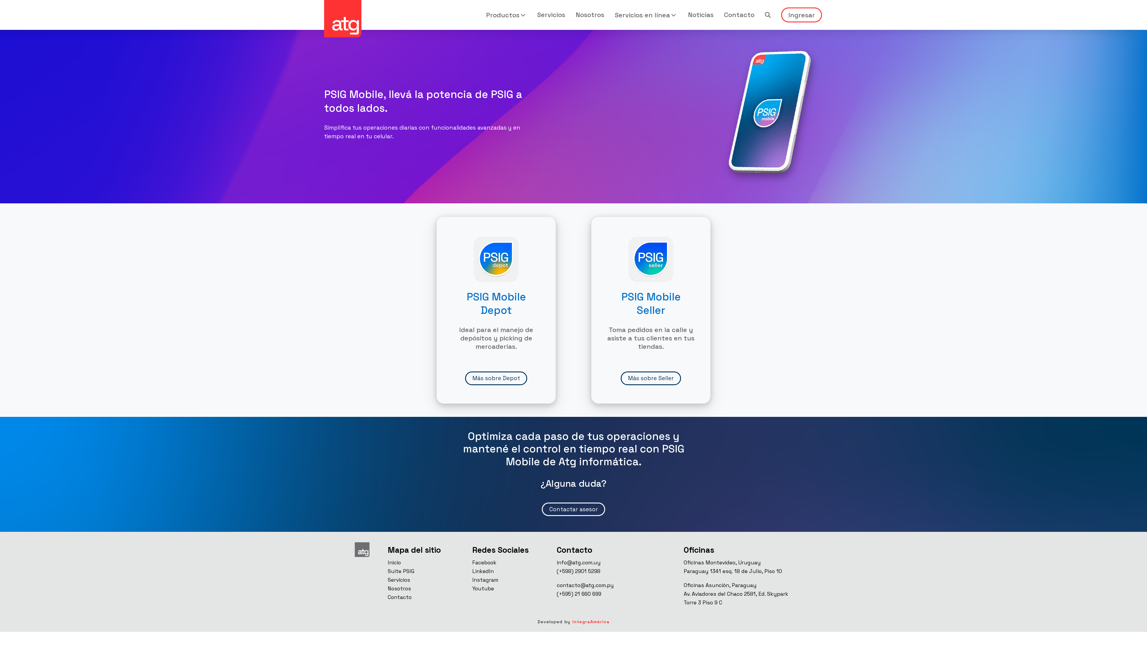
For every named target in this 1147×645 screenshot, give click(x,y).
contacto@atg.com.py (585, 585)
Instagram (485, 580)
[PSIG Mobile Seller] (651, 258)
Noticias (701, 14)
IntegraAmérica (591, 621)
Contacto (739, 14)
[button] (506, 15)
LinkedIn (483, 571)
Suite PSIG (401, 571)
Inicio (394, 562)
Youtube (483, 588)
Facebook (484, 562)
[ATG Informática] (342, 18)
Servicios (551, 14)
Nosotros (590, 14)
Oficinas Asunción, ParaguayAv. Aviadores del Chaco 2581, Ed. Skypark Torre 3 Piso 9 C (736, 594)
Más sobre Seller (651, 378)
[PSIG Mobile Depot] (496, 258)
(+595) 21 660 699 (579, 594)
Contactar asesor (573, 509)
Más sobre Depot (496, 378)
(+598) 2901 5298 (578, 571)
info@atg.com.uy (579, 562)
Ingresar (801, 15)
